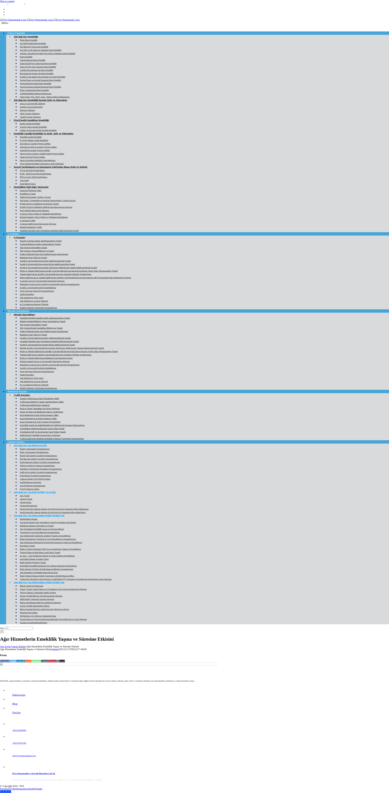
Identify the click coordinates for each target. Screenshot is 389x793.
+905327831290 (19, 743)
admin (56, 649)
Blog (14, 703)
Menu (5, 23)
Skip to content (7, 1)
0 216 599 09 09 (16, 4)
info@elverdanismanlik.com (38, 4)
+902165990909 (19, 730)
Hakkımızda (18, 695)
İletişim (16, 712)
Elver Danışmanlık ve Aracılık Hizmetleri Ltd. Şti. (33, 773)
